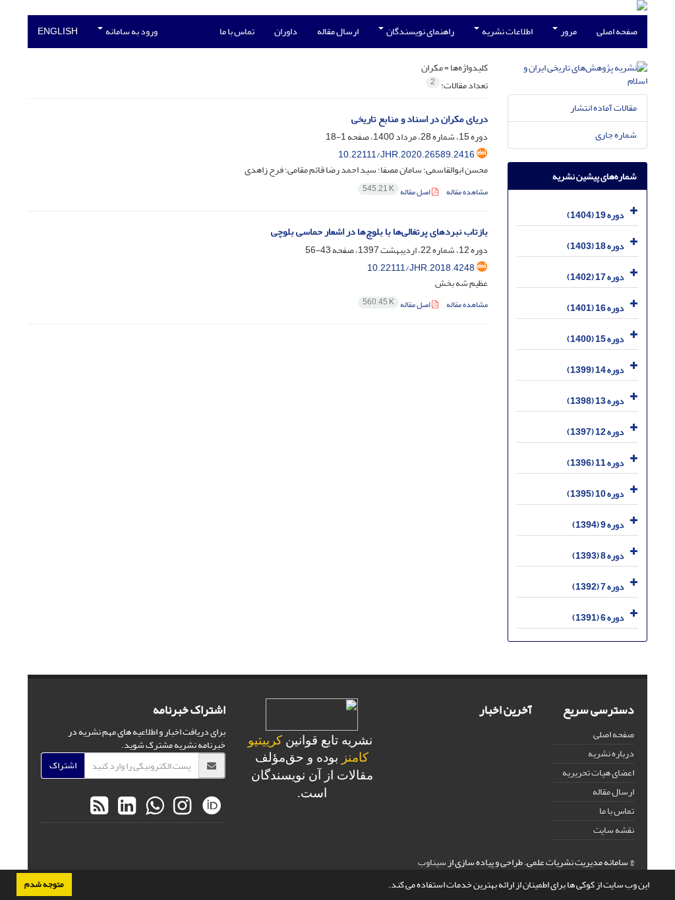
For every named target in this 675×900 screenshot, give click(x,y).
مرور (568, 31)
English (58, 31)
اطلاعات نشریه (507, 31)
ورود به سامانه (131, 31)
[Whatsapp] (153, 806)
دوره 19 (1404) (595, 215)
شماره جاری (616, 135)
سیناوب (432, 862)
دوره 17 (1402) (595, 277)
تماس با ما (237, 31)
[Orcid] (209, 806)
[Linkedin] (125, 806)
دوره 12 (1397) (595, 432)
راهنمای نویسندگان (419, 31)
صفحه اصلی (617, 31)
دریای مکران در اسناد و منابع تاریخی (419, 118)
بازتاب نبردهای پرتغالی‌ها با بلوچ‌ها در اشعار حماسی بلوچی (379, 231)
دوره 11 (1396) (595, 463)
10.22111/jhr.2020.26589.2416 (406, 154)
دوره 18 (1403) (595, 246)
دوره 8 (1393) (598, 556)
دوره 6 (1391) (598, 618)
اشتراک (62, 765)
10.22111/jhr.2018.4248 (421, 268)
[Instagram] (180, 806)
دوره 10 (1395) (595, 494)
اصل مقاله (397, 192)
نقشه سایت (613, 830)
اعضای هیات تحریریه (598, 772)
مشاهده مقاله (467, 192)
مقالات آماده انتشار (603, 108)
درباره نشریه (611, 753)
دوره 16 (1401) (595, 308)
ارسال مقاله (338, 31)
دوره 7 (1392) (598, 587)
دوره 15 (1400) (595, 339)
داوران (285, 31)
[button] (385, 886)
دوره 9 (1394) (598, 525)
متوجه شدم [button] (44, 884)
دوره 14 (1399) (595, 370)
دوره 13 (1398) (595, 401)
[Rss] (99, 806)
